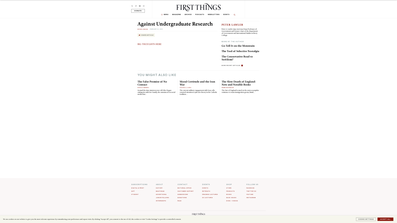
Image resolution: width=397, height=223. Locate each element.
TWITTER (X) (251, 191)
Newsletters (214, 14)
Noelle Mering (143, 87)
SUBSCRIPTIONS (139, 184)
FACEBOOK (250, 188)
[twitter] (132, 6)
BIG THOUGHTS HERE (149, 44)
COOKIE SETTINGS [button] (366, 219)
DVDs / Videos (232, 200)
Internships (161, 200)
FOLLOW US (252, 184)
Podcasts (199, 14)
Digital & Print (137, 188)
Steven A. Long (185, 87)
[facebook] (136, 6)
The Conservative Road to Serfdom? (237, 58)
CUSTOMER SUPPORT (186, 191)
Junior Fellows (162, 197)
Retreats (206, 191)
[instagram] (144, 6)
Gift (133, 191)
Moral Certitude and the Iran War (197, 83)
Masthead (160, 191)
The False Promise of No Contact (152, 83)
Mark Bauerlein (228, 87)
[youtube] (140, 6)
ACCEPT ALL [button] (385, 219)
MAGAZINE (176, 14)
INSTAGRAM (251, 197)
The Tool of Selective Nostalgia (240, 51)
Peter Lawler (143, 29)
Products (230, 191)
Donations (182, 197)
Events (226, 14)
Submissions (183, 194)
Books (229, 194)
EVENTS (206, 184)
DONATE (138, 11)
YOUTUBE (249, 194)
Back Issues (231, 197)
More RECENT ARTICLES (231, 65)
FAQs (180, 200)
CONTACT (183, 184)
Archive (188, 14)
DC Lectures (207, 197)
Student (135, 194)
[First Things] (198, 7)
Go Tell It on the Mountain (238, 45)
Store (229, 188)
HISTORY (159, 188)
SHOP (229, 184)
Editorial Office (185, 188)
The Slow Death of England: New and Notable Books (239, 83)
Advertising (161, 194)
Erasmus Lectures (210, 194)
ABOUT (159, 184)
